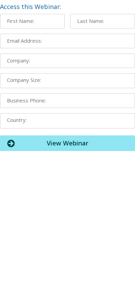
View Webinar (67, 143)
